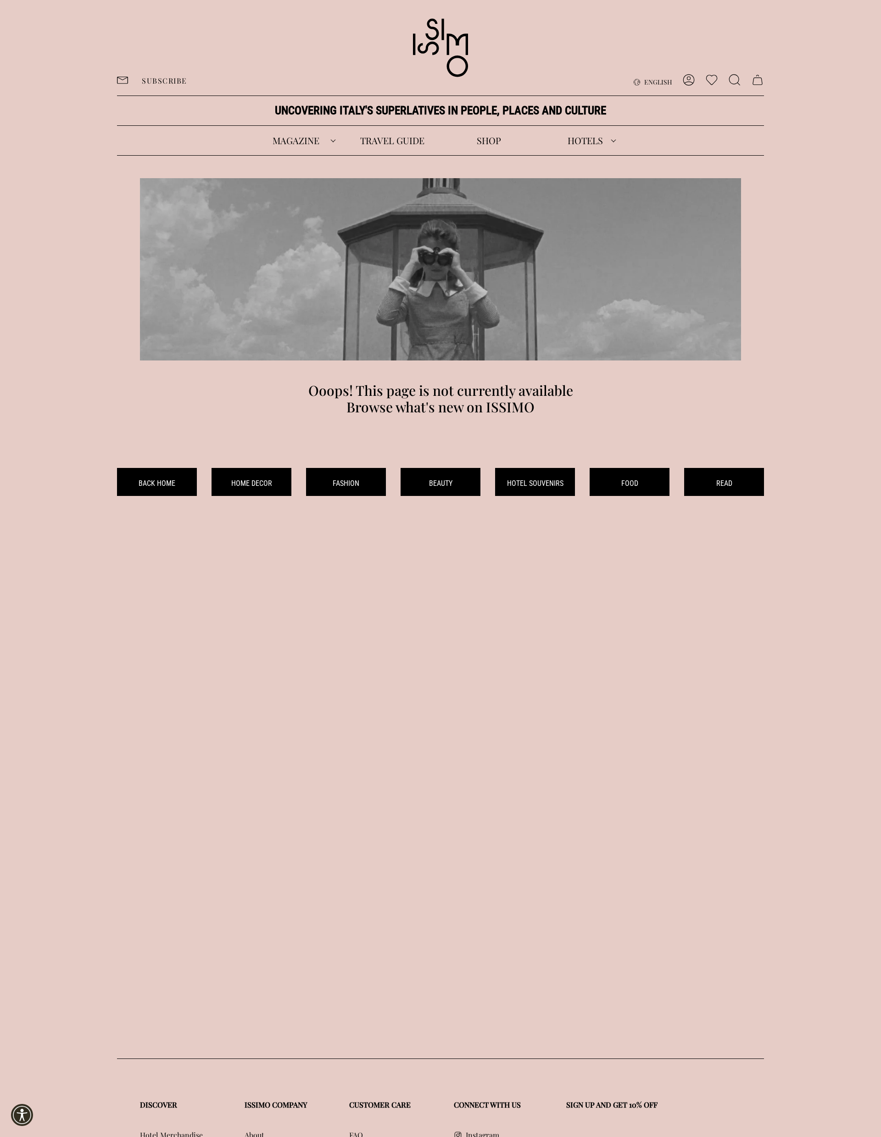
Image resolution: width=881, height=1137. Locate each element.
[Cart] (757, 80)
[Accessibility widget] (22, 1115)
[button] (296, 140)
